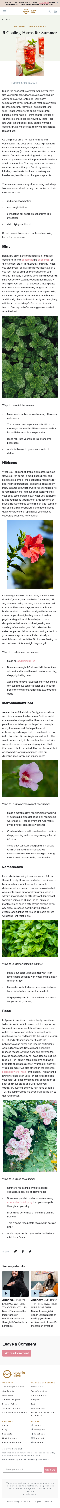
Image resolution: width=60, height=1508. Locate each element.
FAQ (33, 1404)
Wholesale (8, 1395)
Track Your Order (39, 1391)
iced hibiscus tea (26, 660)
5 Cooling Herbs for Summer (30, 32)
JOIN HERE (44, 2)
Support (35, 1399)
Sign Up (50, 1469)
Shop (5, 1425)
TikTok (37, 1425)
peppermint (44, 259)
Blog (4, 1429)
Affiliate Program (11, 1399)
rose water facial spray (19, 1202)
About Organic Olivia (13, 1387)
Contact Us (37, 1387)
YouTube (38, 1442)
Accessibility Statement (15, 1412)
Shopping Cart (55, 11)
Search (49, 11)
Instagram (39, 1429)
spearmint (27, 259)
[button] (30, 11)
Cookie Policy (38, 1408)
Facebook (39, 1434)
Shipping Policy (39, 1395)
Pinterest (39, 1438)
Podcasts (7, 1434)
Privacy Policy (9, 1404)
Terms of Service (11, 1408)
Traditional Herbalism (32, 26)
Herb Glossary (10, 1438)
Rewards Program (11, 1442)
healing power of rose (14, 1071)
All (16, 26)
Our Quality (8, 1391)
